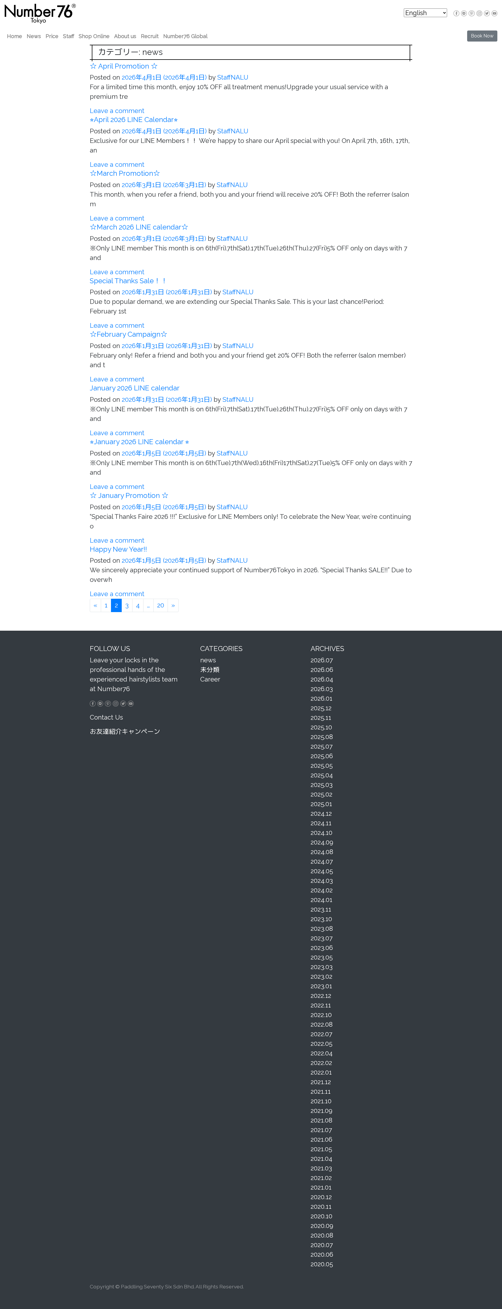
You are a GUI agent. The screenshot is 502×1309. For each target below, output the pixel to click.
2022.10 (321, 1014)
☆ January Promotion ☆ (129, 495)
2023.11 (321, 909)
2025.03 (322, 784)
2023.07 (322, 938)
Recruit (150, 36)
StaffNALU (232, 77)
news (208, 660)
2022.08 (322, 1024)
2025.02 (321, 794)
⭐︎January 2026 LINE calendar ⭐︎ (139, 441)
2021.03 (321, 1168)
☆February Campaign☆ (128, 334)
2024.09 (322, 842)
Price (52, 36)
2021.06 (321, 1139)
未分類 (209, 669)
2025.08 (322, 736)
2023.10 (321, 919)
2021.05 (321, 1149)
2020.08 (322, 1235)
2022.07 (321, 1034)
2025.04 (322, 775)
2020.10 (321, 1216)
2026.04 (322, 679)
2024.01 (321, 899)
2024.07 (322, 861)
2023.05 (322, 957)
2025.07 (322, 746)
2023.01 (321, 986)
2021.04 (321, 1158)
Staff (68, 36)
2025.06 (322, 756)
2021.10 (321, 1101)
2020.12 (321, 1197)
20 (160, 605)
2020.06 (322, 1254)
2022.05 (321, 1043)
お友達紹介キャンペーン (125, 731)
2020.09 (322, 1225)
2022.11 (321, 1005)
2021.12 (321, 1082)
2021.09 (321, 1110)
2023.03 (322, 967)
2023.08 (322, 928)
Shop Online (94, 36)
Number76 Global (185, 36)
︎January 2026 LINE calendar (135, 388)
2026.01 (321, 698)
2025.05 (322, 765)
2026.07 (322, 660)
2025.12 (321, 708)
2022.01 (321, 1072)
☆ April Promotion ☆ (124, 66)
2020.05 (322, 1264)
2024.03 (322, 880)
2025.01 (321, 804)
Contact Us (106, 717)
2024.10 (321, 832)
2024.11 (321, 823)
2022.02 (321, 1062)
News (34, 36)
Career (210, 679)
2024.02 (322, 890)
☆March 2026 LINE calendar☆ (139, 227)
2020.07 (322, 1245)
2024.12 (321, 813)
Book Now (482, 36)
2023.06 (322, 947)
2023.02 (321, 976)
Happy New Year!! (118, 549)
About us (125, 36)
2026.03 (322, 689)
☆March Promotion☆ (125, 173)
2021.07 (321, 1130)
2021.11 (321, 1091)
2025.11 (321, 717)
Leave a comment (117, 110)
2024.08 (322, 852)
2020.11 (321, 1206)
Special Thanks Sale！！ (129, 281)
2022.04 (322, 1053)
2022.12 (321, 995)
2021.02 (321, 1177)
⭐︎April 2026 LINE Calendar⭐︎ (134, 119)
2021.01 (321, 1187)
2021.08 (321, 1120)
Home (14, 36)
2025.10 (321, 727)
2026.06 (322, 669)
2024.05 (322, 871)
